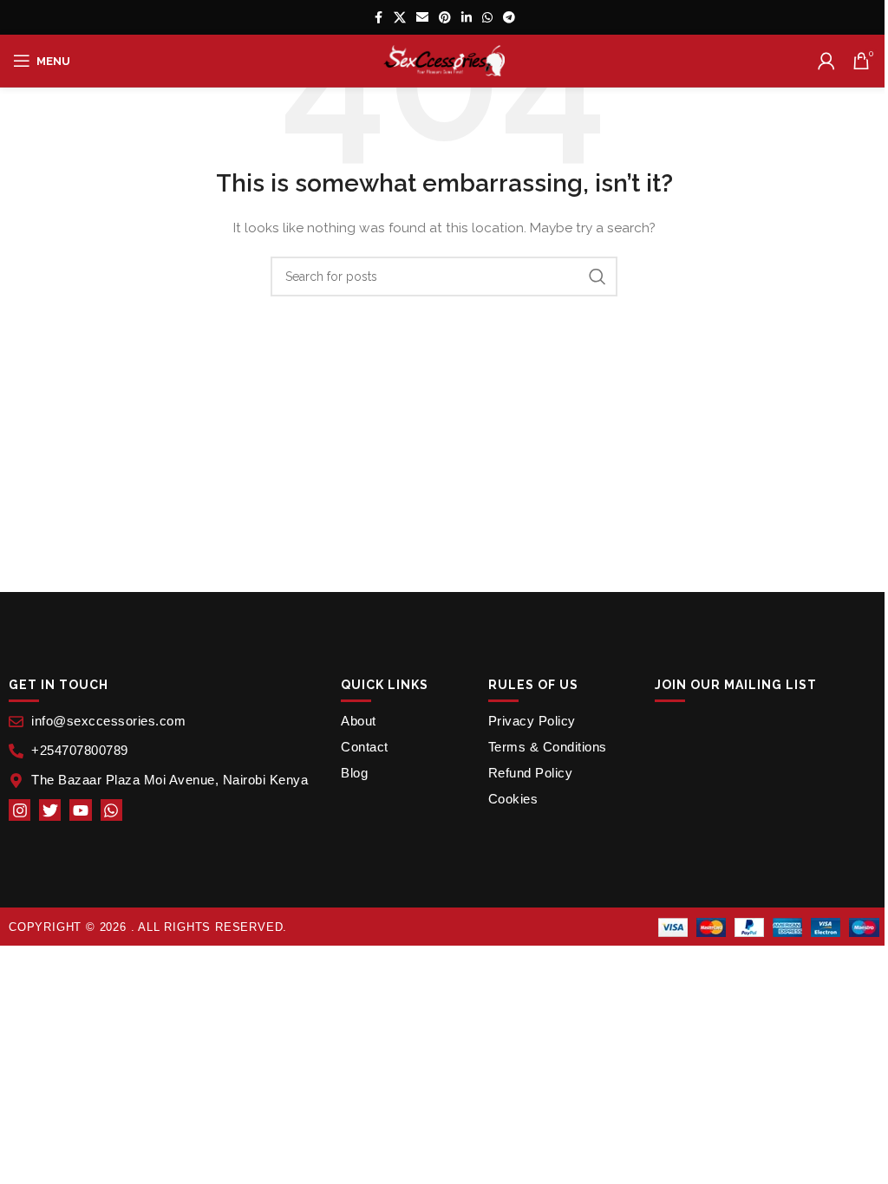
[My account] (826, 60)
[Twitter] (50, 810)
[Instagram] (19, 810)
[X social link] (399, 17)
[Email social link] (422, 17)
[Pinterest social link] (445, 17)
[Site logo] (444, 60)
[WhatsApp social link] (487, 17)
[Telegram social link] (509, 17)
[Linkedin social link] (466, 17)
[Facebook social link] (378, 17)
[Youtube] (80, 810)
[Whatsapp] (111, 810)
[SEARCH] (597, 276)
